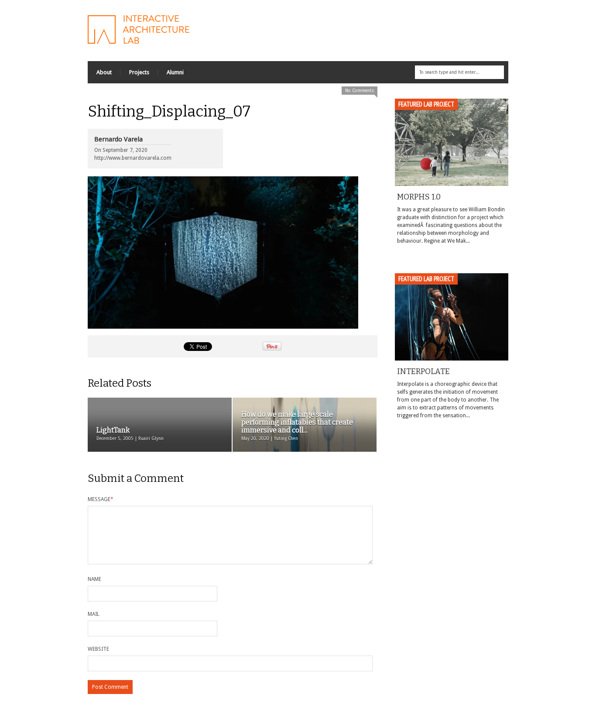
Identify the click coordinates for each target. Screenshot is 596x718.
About (104, 72)
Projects (139, 72)
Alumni (175, 72)
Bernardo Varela (118, 139)
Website (98, 649)
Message (100, 499)
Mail (93, 614)
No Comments (359, 90)
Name (94, 579)
